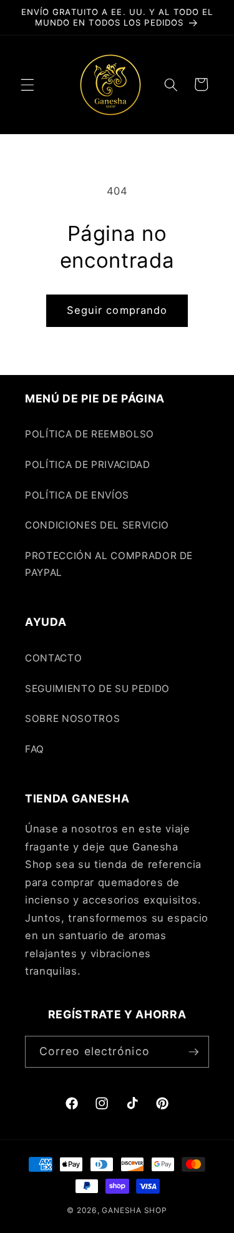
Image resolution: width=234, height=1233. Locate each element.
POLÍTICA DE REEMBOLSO (89, 434)
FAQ (34, 749)
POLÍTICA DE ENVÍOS (77, 495)
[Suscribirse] (193, 1052)
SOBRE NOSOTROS (72, 718)
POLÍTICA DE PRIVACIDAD (87, 464)
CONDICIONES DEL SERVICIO (97, 525)
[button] (27, 84)
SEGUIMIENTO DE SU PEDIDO (97, 688)
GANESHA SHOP (134, 1210)
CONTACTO (53, 658)
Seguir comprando (117, 310)
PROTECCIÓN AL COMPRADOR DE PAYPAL (109, 564)
